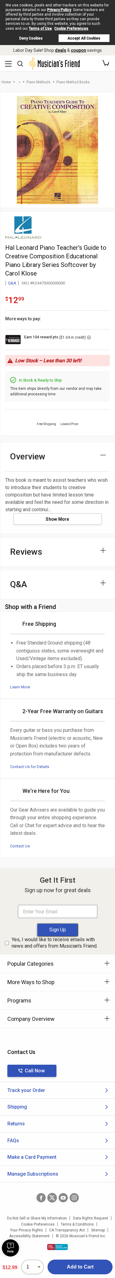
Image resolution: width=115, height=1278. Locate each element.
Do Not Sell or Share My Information (37, 1218)
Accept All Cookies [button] (83, 38)
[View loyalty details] (89, 338)
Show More (57, 519)
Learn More (20, 687)
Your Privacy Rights (26, 1230)
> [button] (19, 82)
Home (6, 82)
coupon (78, 50)
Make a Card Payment (31, 1157)
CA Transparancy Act (67, 1230)
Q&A (12, 283)
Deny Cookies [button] (31, 38)
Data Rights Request (90, 1218)
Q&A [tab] (18, 584)
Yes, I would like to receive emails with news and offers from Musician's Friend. (55, 943)
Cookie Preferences (71, 28)
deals (60, 50)
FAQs (13, 1140)
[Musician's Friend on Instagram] (74, 1197)
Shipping (17, 1107)
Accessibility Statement (29, 1236)
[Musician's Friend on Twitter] (52, 1197)
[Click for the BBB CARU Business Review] (57, 1247)
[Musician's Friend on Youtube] (63, 1197)
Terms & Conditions (77, 1224)
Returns (16, 1124)
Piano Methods (38, 82)
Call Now (35, 1071)
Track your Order (26, 1090)
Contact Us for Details (29, 766)
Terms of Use (40, 28)
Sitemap (98, 1230)
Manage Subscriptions (32, 1174)
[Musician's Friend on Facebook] (41, 1197)
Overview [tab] (27, 456)
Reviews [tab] (26, 552)
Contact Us (20, 846)
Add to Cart (80, 1266)
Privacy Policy (59, 10)
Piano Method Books (73, 82)
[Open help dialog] (10, 1248)
